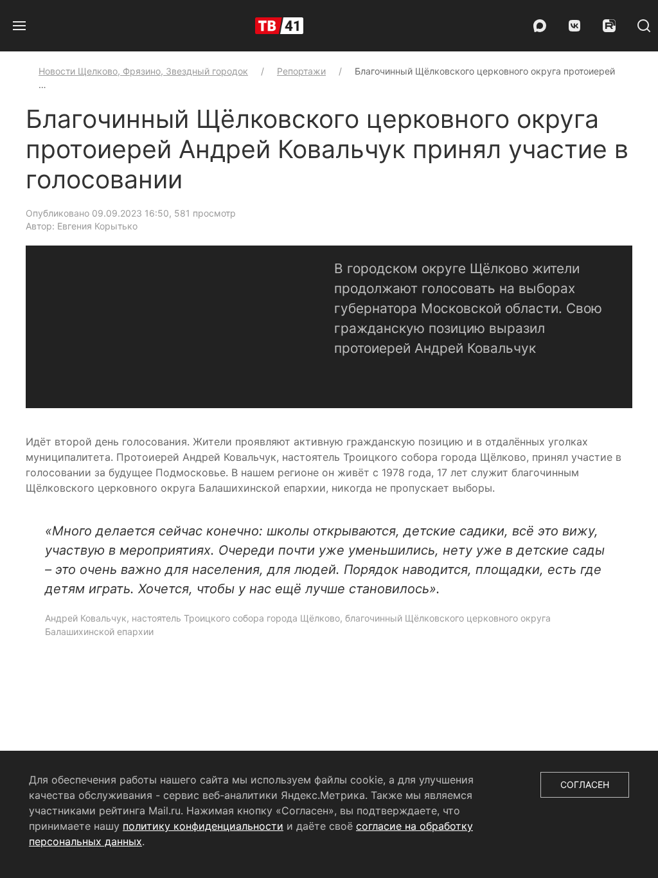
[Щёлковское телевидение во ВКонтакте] (574, 25)
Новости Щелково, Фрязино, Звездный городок (143, 71)
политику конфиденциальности (203, 826)
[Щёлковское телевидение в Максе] (539, 25)
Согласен (584, 784)
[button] (19, 25)
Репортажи (301, 71)
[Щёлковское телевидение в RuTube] (609, 25)
